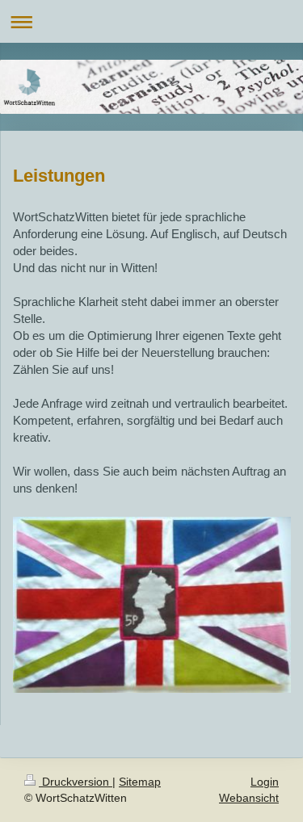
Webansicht (249, 797)
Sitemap (140, 781)
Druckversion (75, 781)
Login (264, 781)
